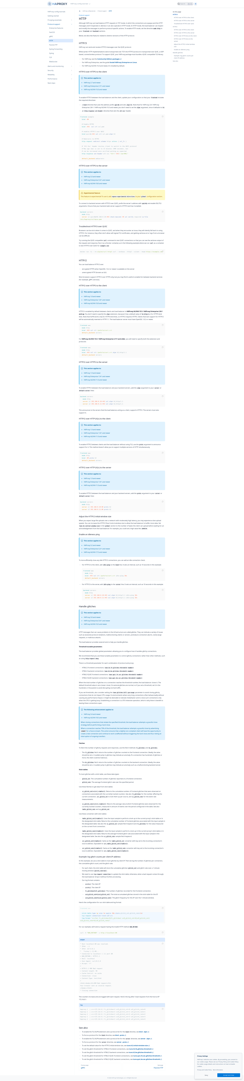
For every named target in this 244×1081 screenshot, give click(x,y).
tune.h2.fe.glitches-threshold (140, 1049)
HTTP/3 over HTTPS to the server (184, 20)
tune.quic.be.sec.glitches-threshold (146, 1059)
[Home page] (57, 4)
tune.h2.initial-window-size (137, 1045)
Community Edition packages (108, 59)
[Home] (79, 11)
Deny (206, 1075)
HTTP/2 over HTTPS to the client (184, 30)
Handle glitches (178, 53)
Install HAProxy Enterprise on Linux (123, 62)
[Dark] (195, 4)
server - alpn (145, 1039)
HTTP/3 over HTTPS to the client (184, 17)
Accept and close (228, 1075)
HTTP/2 (175, 27)
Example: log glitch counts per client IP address (183, 57)
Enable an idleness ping (181, 49)
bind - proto (119, 1035)
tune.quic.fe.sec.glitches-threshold (146, 1056)
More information (218, 1070)
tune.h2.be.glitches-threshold (140, 1052)
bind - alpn (143, 1032)
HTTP (110, 11)
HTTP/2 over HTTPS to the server (184, 33)
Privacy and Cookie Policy (204, 1070)
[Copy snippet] (163, 116)
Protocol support (102, 11)
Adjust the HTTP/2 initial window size (184, 45)
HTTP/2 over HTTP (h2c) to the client (185, 36)
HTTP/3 (175, 14)
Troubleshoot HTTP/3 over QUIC (184, 24)
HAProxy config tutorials (89, 11)
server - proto (122, 1042)
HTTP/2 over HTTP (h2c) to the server (183, 40)
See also (175, 61)
